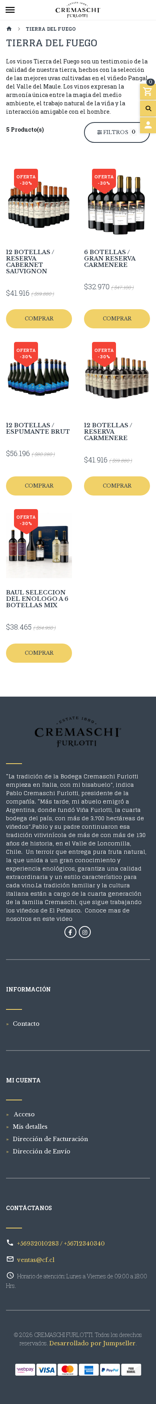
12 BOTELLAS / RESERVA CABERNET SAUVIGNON (30, 262)
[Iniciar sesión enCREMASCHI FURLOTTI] (148, 125)
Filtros (118, 132)
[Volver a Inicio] (9, 29)
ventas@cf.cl (35, 1260)
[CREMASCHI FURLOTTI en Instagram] (85, 932)
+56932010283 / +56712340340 (61, 1243)
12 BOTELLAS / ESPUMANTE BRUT (38, 428)
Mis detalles (30, 1126)
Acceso (24, 1114)
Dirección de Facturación (50, 1139)
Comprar (39, 319)
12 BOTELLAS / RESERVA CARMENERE (108, 432)
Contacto (26, 1023)
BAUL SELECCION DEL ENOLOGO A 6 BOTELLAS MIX (37, 599)
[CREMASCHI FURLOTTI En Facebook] (70, 932)
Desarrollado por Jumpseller (92, 1343)
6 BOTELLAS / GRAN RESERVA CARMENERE (109, 259)
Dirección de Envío (41, 1151)
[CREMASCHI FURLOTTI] (78, 10)
